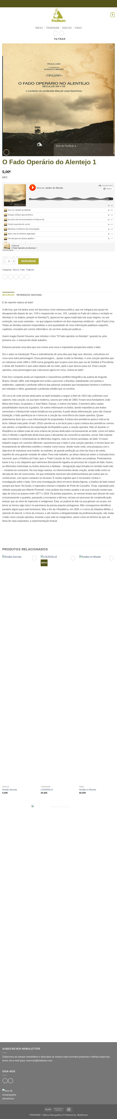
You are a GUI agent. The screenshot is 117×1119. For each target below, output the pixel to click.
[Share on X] (16, 276)
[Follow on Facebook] (5, 1080)
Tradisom (52, 28)
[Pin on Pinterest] (27, 276)
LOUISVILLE (47, 789)
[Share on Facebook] (10, 276)
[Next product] (55, 33)
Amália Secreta (9, 789)
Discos (67, 28)
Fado (78, 28)
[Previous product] (61, 33)
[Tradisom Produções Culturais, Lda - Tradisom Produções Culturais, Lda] (58, 15)
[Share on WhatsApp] (5, 276)
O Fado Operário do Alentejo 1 (21, 257)
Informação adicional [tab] (29, 295)
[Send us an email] (10, 1080)
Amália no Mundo (87, 789)
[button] (4, 15)
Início (39, 28)
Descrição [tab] (8, 295)
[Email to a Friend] (21, 276)
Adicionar (28, 261)
